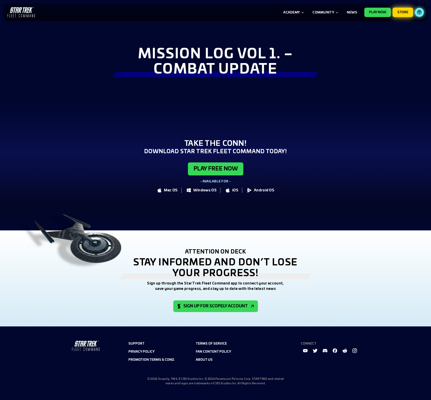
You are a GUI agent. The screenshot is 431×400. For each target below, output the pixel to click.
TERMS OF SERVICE (211, 343)
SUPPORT (136, 343)
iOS (235, 190)
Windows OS (205, 190)
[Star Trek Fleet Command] (21, 12)
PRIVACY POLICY (141, 351)
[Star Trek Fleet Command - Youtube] (305, 350)
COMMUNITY (323, 12)
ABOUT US (204, 359)
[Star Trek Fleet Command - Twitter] (315, 350)
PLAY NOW (377, 12)
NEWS (352, 12)
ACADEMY (291, 12)
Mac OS (171, 190)
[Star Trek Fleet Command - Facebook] (334, 350)
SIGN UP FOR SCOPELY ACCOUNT (215, 306)
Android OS (264, 190)
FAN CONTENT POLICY (213, 351)
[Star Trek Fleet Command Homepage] (86, 346)
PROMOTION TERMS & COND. (151, 359)
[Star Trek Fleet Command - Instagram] (354, 350)
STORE (402, 12)
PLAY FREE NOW (216, 169)
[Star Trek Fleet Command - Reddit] (344, 350)
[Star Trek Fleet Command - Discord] (325, 350)
